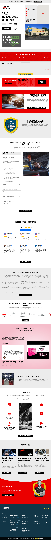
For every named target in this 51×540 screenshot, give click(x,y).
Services (22, 1)
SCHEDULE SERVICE (6, 29)
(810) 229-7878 (31, 11)
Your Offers (17, 1)
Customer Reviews (28, 1)
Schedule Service (38, 1)
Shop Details (11, 1)
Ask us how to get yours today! (36, 107)
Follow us (30, 15)
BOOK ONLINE (31, 13)
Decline (41, 538)
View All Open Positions (25, 435)
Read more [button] (22, 240)
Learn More (41, 82)
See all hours (16, 24)
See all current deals (25, 74)
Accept (37, 538)
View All (25, 320)
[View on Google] (5, 234)
